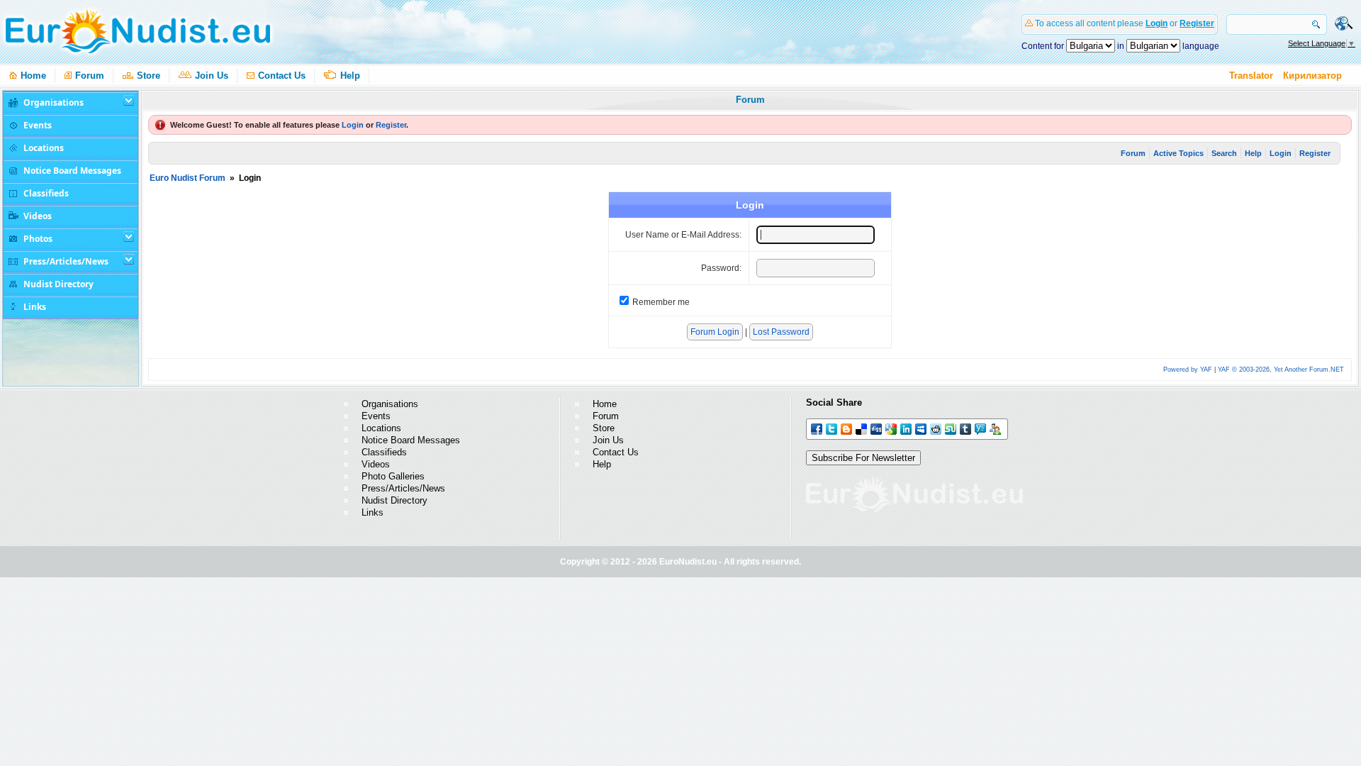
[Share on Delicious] (862, 428)
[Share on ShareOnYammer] (981, 428)
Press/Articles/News (403, 488)
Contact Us (282, 75)
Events (376, 416)
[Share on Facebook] (817, 428)
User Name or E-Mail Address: (683, 235)
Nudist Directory (394, 500)
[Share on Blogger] (847, 428)
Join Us (211, 75)
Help (350, 75)
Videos (376, 464)
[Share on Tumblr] (966, 428)
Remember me (661, 302)
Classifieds (384, 452)
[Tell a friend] (996, 428)
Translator (1251, 75)
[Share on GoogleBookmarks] (892, 428)
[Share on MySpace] (922, 428)
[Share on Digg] (877, 428)
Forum (89, 75)
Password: (721, 268)
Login (1156, 23)
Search (1224, 153)
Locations (381, 428)
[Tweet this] (832, 428)
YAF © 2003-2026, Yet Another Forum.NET (1281, 369)
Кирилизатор (1312, 75)
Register (1197, 23)
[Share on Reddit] (936, 428)
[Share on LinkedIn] (907, 428)
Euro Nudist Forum (187, 178)
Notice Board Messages (411, 440)
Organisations (390, 404)
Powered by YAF (1187, 369)
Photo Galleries (393, 476)
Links (372, 512)
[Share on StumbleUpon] (951, 428)
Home (33, 75)
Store (148, 75)
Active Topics (1178, 153)
